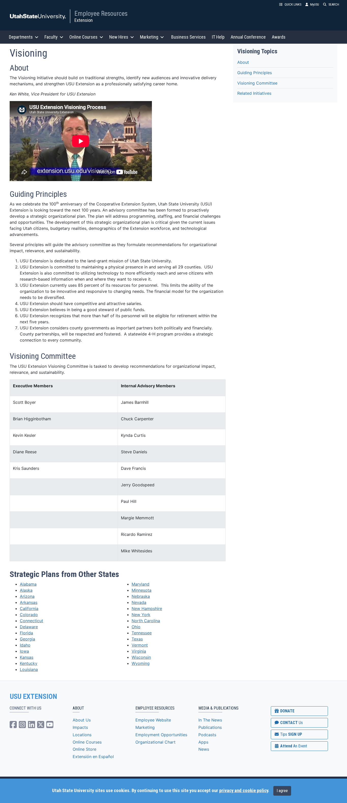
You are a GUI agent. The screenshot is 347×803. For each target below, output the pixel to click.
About (243, 62)
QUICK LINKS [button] (293, 4)
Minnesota (141, 590)
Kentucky (28, 663)
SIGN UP (290, 734)
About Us (82, 719)
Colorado (29, 614)
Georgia (27, 638)
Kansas (26, 657)
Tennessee (142, 632)
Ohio (136, 626)
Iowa (24, 651)
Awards (279, 37)
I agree (282, 790)
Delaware (29, 626)
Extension (83, 20)
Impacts (80, 727)
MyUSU (314, 4)
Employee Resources (101, 13)
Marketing (145, 727)
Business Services (188, 37)
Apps (203, 742)
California (29, 608)
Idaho (25, 645)
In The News (210, 719)
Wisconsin (141, 657)
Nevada (139, 602)
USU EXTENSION (33, 696)
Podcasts (207, 734)
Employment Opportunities (161, 734)
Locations (82, 734)
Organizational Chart (155, 742)
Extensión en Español (93, 756)
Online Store (84, 749)
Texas (137, 638)
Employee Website (153, 719)
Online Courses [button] (83, 37)
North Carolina (146, 620)
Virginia (139, 651)
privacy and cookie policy (243, 790)
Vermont (140, 645)
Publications (210, 727)
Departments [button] (21, 37)
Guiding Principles (254, 72)
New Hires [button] (118, 37)
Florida (26, 632)
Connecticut (31, 620)
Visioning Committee (257, 82)
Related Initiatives (254, 93)
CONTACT (291, 722)
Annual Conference (248, 37)
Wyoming (141, 663)
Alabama (28, 584)
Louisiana (29, 669)
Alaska (26, 590)
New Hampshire (147, 608)
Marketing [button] (149, 37)
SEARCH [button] (333, 4)
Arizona (27, 596)
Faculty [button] (51, 37)
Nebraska (141, 596)
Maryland (140, 584)
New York (141, 614)
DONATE (286, 711)
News (203, 749)
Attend (293, 746)
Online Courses (87, 742)
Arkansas (28, 602)
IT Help (218, 37)
